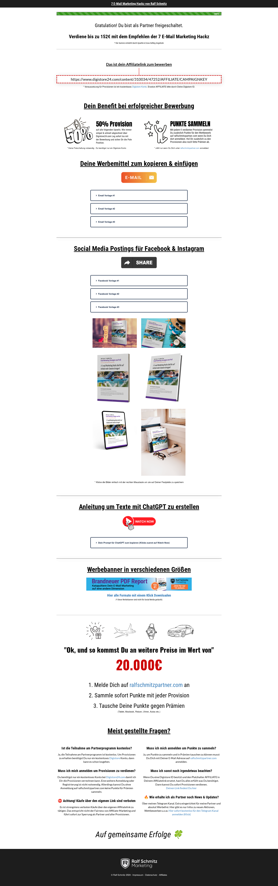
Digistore (114, 758)
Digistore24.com (115, 777)
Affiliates (163, 874)
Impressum (137, 874)
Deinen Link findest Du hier (181, 788)
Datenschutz (151, 874)
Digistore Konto (139, 86)
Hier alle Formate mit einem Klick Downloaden (139, 595)
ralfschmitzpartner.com (189, 148)
